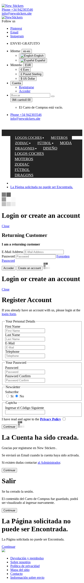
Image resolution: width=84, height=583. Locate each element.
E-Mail (10, 343)
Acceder (24, 91)
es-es (26, 51)
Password (8, 256)
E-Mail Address (12, 252)
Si (11, 396)
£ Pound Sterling (31, 74)
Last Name (12, 335)
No (21, 396)
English (38, 55)
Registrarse (26, 87)
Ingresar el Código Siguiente (24, 408)
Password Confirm (18, 376)
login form (9, 314)
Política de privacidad (25, 566)
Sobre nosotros (20, 562)
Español (39, 60)
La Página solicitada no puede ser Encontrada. (41, 187)
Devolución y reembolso (27, 558)
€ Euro (25, 69)
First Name (12, 326)
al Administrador (49, 462)
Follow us (8, 21)
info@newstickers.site (17, 13)
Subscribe (12, 392)
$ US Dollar (28, 78)
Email (14, 32)
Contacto (16, 573)
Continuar (8, 546)
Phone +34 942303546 (17, 9)
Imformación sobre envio (27, 577)
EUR (28, 65)
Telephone (12, 351)
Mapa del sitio (20, 570)
